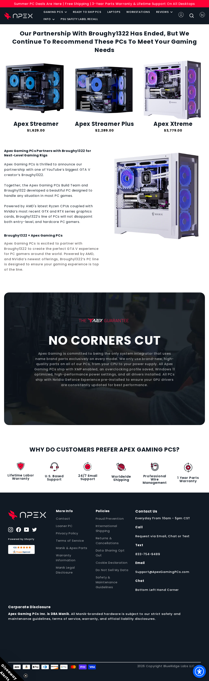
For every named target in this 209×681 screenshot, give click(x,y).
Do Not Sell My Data (112, 570)
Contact (63, 518)
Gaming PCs (53, 12)
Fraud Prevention (110, 518)
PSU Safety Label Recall (79, 19)
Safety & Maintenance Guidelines (107, 582)
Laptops (113, 12)
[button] (12, 669)
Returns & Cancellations (107, 540)
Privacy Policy (67, 533)
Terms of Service (70, 540)
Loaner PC (64, 526)
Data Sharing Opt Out (110, 552)
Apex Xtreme (172, 124)
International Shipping (106, 528)
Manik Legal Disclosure (65, 570)
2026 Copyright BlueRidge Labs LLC (166, 666)
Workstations (138, 12)
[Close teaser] (26, 676)
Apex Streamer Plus (104, 124)
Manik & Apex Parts (71, 548)
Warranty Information (66, 557)
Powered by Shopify (21, 539)
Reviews (162, 12)
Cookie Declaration (112, 562)
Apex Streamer (36, 124)
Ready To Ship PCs (87, 12)
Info (47, 19)
